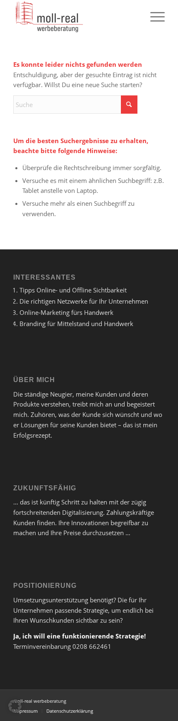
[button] (15, 706)
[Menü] (153, 16)
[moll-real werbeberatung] (73, 16)
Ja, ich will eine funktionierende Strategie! (79, 636)
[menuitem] (153, 16)
